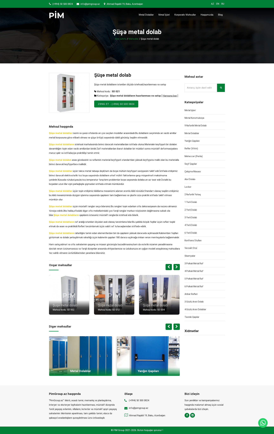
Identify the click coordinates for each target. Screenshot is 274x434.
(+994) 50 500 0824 (62, 4)
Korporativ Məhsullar (185, 14)
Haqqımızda (207, 14)
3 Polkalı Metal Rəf (194, 263)
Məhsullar (134, 38)
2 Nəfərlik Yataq (193, 194)
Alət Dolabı (190, 179)
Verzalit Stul (191, 248)
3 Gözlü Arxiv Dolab (194, 301)
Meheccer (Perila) (194, 156)
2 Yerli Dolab (191, 210)
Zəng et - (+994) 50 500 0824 (116, 104)
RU (222, 3)
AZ (212, 3)
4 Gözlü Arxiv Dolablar (195, 309)
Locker (188, 187)
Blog (220, 14)
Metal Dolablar (146, 14)
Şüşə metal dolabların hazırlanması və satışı (135, 95)
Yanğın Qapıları (192, 141)
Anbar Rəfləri (191, 294)
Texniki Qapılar (192, 317)
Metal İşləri (164, 14)
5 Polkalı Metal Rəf (194, 278)
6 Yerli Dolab (191, 233)
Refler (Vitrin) (191, 148)
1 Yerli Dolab (191, 202)
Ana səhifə (120, 38)
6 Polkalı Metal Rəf (194, 286)
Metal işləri (190, 110)
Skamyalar (190, 256)
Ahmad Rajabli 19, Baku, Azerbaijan (124, 4)
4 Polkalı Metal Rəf (194, 271)
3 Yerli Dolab (191, 217)
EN (217, 3)
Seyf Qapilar (191, 164)
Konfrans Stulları (193, 240)
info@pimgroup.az (90, 4)
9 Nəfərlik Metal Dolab (196, 125)
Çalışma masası (193, 171)
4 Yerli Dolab (191, 225)
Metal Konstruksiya (194, 118)
